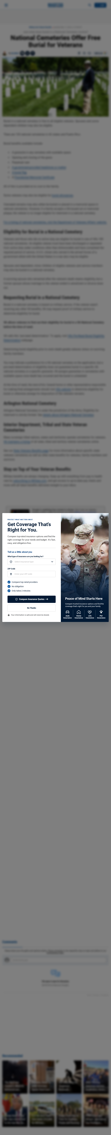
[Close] (101, 517)
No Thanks (31, 608)
